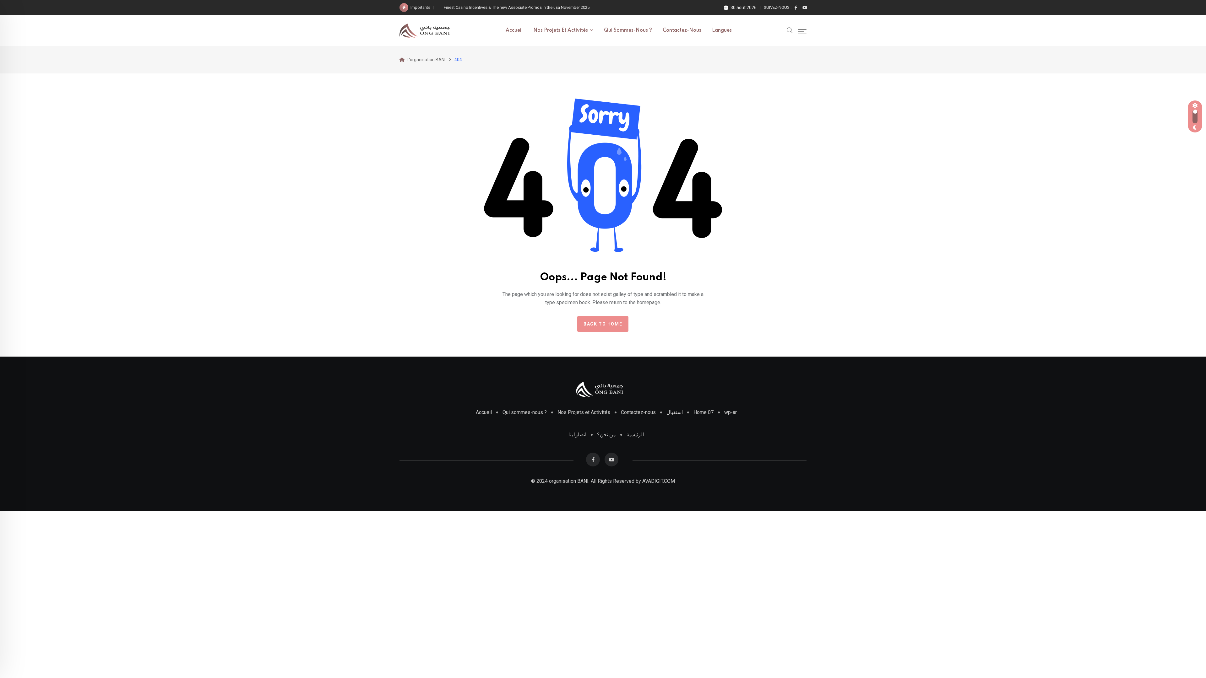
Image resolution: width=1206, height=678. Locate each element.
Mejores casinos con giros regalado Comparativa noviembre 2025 (503, 7)
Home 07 (703, 412)
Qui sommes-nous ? (628, 30)
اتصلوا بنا (577, 435)
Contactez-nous (682, 30)
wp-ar (730, 412)
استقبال (674, 412)
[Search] (790, 30)
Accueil (514, 30)
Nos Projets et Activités (583, 412)
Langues (722, 30)
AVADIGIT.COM (658, 481)
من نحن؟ (606, 435)
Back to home (603, 323)
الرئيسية (635, 435)
